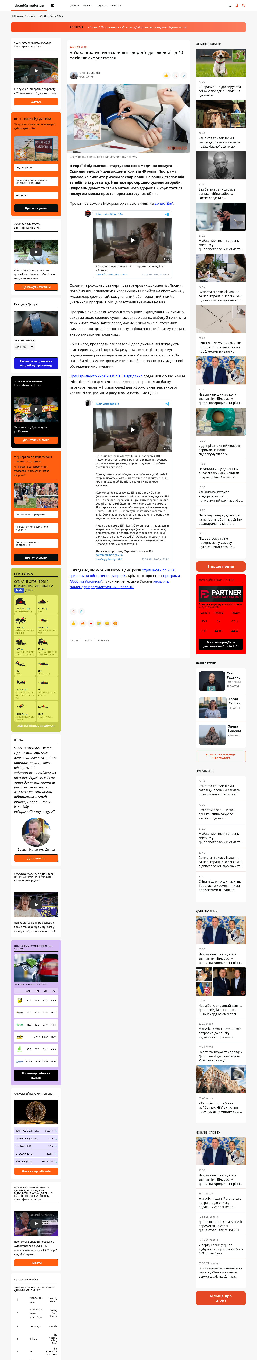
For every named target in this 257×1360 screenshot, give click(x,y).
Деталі (36, 102)
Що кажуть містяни (36, 287)
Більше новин (220, 566)
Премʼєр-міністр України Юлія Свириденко (106, 376)
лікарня (103, 640)
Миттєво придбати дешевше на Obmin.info (220, 644)
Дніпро (74, 5)
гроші (88, 640)
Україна (102, 5)
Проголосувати (36, 208)
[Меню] (52, 5)
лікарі (74, 640)
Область (88, 5)
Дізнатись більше (36, 440)
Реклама (116, 5)
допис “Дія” (164, 203)
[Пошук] (244, 5)
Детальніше (36, 858)
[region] (36, 356)
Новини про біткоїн (36, 1171)
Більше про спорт (221, 1298)
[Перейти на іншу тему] (237, 5)
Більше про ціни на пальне (36, 1075)
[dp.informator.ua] (29, 5)
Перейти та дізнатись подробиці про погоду (36, 363)
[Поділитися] (175, 75)
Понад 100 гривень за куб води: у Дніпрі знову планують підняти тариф (138, 27)
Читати (36, 1263)
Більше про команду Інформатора (220, 756)
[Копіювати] (183, 75)
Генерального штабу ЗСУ (42, 725)
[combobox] (24, 346)
